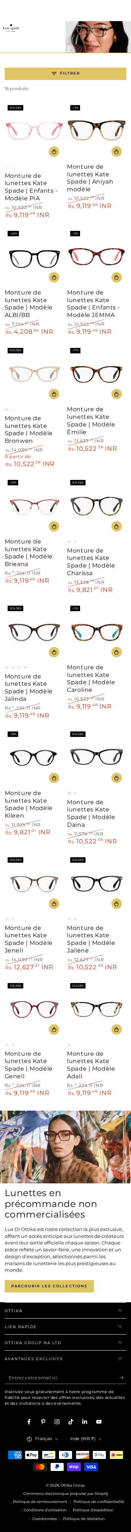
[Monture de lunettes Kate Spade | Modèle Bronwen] (34, 374)
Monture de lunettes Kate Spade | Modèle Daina (91, 813)
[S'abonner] (123, 1377)
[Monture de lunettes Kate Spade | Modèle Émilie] (96, 374)
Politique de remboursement (40, 1501)
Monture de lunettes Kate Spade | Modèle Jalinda (29, 687)
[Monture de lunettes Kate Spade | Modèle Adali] (96, 1009)
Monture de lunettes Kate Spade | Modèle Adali (91, 1065)
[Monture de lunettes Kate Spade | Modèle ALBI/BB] (34, 257)
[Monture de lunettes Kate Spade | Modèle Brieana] (34, 506)
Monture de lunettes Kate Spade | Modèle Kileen (29, 804)
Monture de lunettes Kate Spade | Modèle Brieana (29, 553)
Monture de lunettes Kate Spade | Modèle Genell (29, 1065)
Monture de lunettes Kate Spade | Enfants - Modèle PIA (31, 187)
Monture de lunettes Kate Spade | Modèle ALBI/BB (29, 303)
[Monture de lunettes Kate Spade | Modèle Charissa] (96, 506)
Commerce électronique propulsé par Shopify (65, 1493)
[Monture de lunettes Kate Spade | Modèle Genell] (34, 1009)
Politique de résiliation (84, 1518)
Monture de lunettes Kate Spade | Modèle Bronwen (29, 429)
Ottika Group (73, 1485)
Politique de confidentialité (99, 1501)
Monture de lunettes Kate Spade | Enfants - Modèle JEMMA (93, 303)
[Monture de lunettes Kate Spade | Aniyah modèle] (96, 131)
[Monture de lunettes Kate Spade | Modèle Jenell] (34, 884)
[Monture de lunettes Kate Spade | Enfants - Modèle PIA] (34, 131)
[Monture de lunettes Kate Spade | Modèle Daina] (96, 758)
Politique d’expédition (93, 1510)
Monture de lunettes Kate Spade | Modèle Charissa (91, 562)
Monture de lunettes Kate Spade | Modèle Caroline (91, 678)
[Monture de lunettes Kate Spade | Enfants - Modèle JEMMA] (96, 257)
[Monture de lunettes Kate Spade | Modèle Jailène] (96, 884)
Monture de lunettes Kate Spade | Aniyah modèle (90, 178)
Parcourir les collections (49, 1286)
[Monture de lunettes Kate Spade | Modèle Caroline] (96, 632)
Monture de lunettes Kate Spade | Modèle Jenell (29, 939)
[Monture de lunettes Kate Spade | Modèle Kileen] (34, 758)
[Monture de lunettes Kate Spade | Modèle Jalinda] (34, 632)
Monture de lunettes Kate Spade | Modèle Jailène (91, 939)
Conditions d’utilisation (45, 1510)
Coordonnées (44, 1518)
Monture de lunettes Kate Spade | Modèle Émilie (91, 420)
